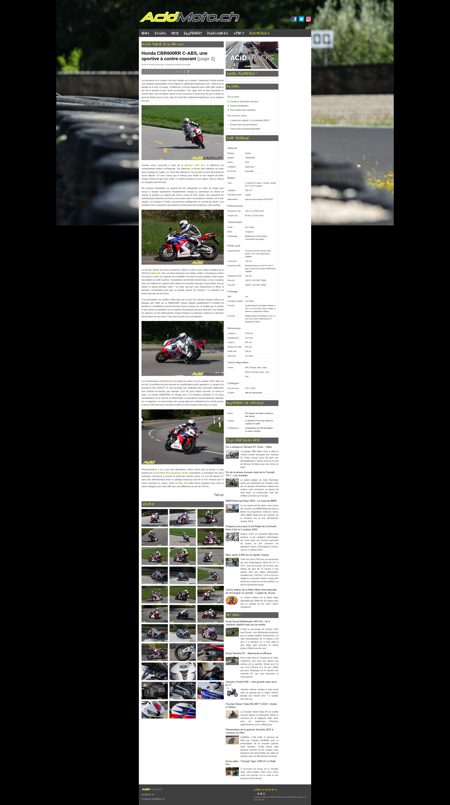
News (145, 33)
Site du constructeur (253, 393)
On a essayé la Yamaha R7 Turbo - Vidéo (249, 446)
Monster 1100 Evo (195, 165)
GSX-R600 (160, 473)
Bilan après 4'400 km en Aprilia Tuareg (247, 554)
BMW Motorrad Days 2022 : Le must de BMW (251, 500)
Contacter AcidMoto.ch (153, 799)
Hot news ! (234, 615)
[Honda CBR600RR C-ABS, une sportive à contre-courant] (183, 159)
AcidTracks (259, 33)
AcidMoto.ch (148, 794)
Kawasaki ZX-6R (179, 473)
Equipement (193, 33)
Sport (238, 33)
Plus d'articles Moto (243, 440)
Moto (175, 33)
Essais (160, 33)
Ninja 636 (155, 273)
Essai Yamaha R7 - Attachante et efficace (249, 653)
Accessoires (217, 33)
